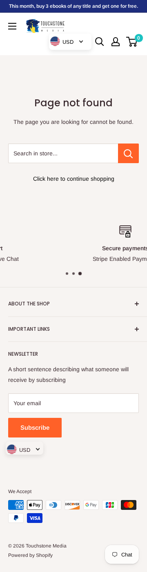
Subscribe (34, 427)
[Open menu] (12, 26)
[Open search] (99, 41)
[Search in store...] (128, 153)
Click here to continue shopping (73, 178)
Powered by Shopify (30, 555)
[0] (132, 42)
